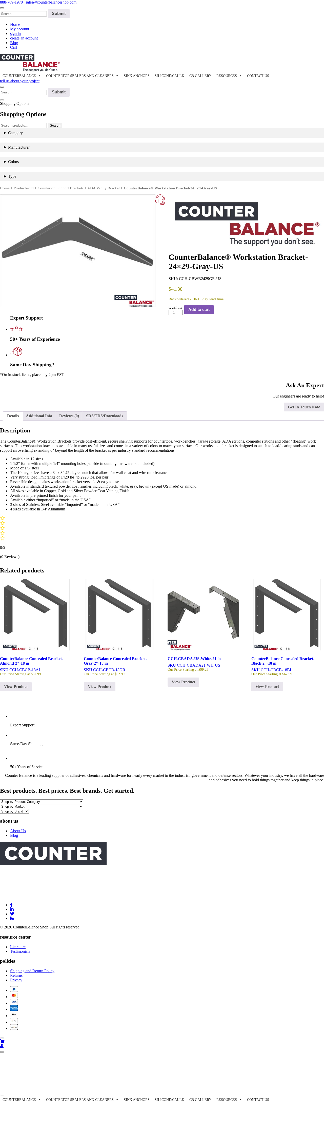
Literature (18, 947)
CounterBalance (19, 76)
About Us (18, 831)
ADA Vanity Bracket (103, 188)
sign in (15, 33)
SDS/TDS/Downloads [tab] (104, 416)
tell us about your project (19, 81)
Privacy (16, 980)
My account (19, 29)
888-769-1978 (11, 2)
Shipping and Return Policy (32, 971)
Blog (14, 43)
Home (15, 24)
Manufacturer (19, 147)
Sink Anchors (137, 76)
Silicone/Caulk (169, 76)
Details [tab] (13, 416)
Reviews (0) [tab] (69, 416)
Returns (16, 975)
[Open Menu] (2, 1052)
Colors (13, 162)
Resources (226, 76)
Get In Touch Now (304, 407)
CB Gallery (200, 76)
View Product (16, 686)
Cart (13, 47)
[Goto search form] (2, 8)
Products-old (24, 188)
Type (12, 176)
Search (55, 125)
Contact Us (258, 76)
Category (15, 133)
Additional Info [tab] (39, 416)
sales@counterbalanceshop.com (51, 2)
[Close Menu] (2, 1095)
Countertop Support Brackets (61, 188)
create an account (24, 38)
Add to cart (199, 309)
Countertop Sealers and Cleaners (80, 76)
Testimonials (20, 951)
